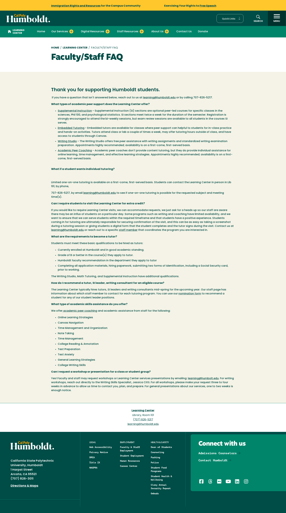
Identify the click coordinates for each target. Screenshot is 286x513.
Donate (203, 31)
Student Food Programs (159, 469)
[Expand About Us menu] (167, 31)
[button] (229, 18)
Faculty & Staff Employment (130, 449)
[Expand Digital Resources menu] (108, 31)
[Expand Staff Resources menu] (142, 31)
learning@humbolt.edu (203, 378)
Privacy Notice (98, 452)
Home (41, 31)
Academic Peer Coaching (75, 150)
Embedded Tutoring (71, 128)
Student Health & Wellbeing (161, 478)
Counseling (157, 452)
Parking (155, 457)
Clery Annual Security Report (161, 487)
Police (155, 462)
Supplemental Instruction (75, 111)
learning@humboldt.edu (159, 97)
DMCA (92, 457)
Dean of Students (161, 447)
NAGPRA (93, 467)
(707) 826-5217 (143, 419)
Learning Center (18, 31)
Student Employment (132, 455)
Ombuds (155, 493)
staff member (128, 230)
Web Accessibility (100, 447)
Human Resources (130, 461)
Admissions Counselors (217, 453)
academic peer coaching (80, 311)
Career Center (128, 466)
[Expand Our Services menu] (71, 31)
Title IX (94, 462)
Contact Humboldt (213, 460)
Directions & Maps (24, 486)
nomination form (189, 293)
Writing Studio (67, 141)
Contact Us (184, 31)
